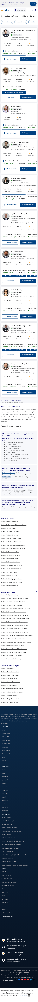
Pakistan (7, 400)
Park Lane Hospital (7, 858)
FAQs (3, 757)
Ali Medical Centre (6, 834)
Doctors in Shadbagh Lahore (9, 702)
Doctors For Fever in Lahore (9, 575)
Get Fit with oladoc (7, 913)
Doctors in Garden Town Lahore (10, 682)
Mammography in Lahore (9, 882)
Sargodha (4, 797)
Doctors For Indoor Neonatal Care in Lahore (14, 649)
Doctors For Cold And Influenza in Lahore (13, 548)
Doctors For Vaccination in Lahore (11, 659)
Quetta (3, 804)
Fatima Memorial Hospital (9, 827)
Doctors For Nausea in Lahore (9, 521)
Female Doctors (7, 22)
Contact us (5, 747)
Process (4, 761)
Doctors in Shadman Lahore (9, 685)
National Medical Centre (8, 861)
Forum (3, 896)
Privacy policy (6, 733)
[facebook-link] (19, 980)
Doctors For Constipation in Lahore (11, 569)
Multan (3, 783)
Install (33, 4)
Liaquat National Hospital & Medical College (14, 865)
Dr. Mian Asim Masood (18, 178)
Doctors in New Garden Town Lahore (12, 688)
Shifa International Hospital (9, 838)
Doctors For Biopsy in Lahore (9, 595)
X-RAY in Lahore (6, 875)
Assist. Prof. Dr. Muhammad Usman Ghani (23, 31)
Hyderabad (4, 810)
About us (4, 730)
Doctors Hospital (6, 817)
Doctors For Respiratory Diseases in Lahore (13, 525)
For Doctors (4, 899)
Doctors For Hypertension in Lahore (11, 565)
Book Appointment (27, 59)
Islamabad (4, 776)
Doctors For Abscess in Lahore (10, 552)
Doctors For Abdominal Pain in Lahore (12, 582)
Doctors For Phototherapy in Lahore (11, 605)
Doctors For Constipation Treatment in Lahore (14, 615)
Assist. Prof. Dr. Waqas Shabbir (21, 326)
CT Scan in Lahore (6, 879)
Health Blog (4, 892)
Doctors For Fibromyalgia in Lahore (11, 579)
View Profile (10, 97)
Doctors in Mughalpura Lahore (10, 699)
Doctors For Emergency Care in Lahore (12, 645)
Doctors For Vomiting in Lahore (10, 531)
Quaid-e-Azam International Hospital (12, 841)
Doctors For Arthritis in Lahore (10, 558)
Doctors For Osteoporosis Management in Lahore (15, 608)
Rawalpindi (4, 780)
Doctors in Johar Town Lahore (10, 675)
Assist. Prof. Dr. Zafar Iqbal (20, 142)
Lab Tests (4, 909)
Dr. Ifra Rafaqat (16, 106)
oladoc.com (28, 975)
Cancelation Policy (7, 754)
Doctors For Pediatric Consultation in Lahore (14, 629)
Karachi (3, 770)
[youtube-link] (25, 980)
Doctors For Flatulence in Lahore (10, 555)
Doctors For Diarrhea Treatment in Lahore (13, 602)
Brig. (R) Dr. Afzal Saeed (19, 68)
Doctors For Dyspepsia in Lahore (10, 562)
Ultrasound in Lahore (7, 885)
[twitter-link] (16, 980)
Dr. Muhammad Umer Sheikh (21, 364)
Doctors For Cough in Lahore (9, 535)
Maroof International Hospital (10, 848)
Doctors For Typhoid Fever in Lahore (11, 538)
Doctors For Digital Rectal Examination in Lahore (15, 598)
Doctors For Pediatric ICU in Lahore (11, 655)
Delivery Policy (6, 737)
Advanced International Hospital (11, 844)
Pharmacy (4, 902)
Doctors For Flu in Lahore (8, 528)
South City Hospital (7, 851)
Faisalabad (4, 793)
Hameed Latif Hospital (8, 821)
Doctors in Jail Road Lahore (9, 678)
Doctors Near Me (21, 22)
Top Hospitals (5, 814)
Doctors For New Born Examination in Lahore (14, 652)
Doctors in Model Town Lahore (10, 672)
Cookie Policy (22, 995)
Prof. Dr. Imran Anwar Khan (20, 214)
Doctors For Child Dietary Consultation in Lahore (15, 618)
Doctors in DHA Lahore (7, 668)
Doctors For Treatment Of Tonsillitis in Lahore (14, 622)
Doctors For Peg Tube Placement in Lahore (13, 612)
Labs (2, 906)
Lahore (12, 400)
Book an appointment (8, 473)
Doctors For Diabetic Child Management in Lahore (16, 642)
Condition (18, 400)
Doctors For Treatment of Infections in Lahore (14, 625)
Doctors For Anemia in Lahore (9, 585)
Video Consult (11, 59)
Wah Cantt (4, 807)
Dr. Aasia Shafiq (16, 290)
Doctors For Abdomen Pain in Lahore (12, 542)
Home (2, 400)
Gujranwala (4, 790)
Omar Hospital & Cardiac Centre (11, 831)
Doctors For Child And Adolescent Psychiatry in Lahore (17, 635)
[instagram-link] (22, 980)
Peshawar (4, 787)
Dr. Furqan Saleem (17, 252)
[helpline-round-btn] (31, 10)
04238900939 (6, 477)
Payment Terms (6, 744)
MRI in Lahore (5, 872)
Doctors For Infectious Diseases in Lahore (13, 545)
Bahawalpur (4, 800)
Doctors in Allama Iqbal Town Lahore (12, 692)
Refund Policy (6, 740)
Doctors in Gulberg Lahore (9, 695)
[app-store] (9, 922)
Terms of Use (6, 750)
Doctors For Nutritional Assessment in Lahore (14, 632)
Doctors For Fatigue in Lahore (9, 572)
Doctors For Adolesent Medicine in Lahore (13, 639)
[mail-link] (27, 980)
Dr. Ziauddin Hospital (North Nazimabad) (13, 855)
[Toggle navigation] (35, 10)
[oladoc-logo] (5, 10)
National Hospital (6, 824)
